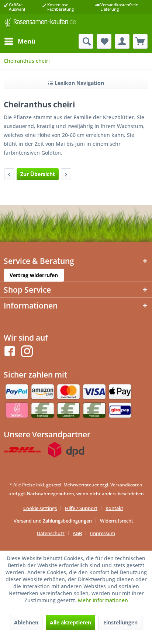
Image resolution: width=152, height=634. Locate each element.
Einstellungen (120, 622)
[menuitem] (19, 41)
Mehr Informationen (103, 600)
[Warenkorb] (140, 41)
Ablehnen (26, 622)
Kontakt (114, 508)
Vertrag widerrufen (34, 275)
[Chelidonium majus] (66, 174)
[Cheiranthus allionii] (9, 174)
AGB (77, 533)
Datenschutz (51, 533)
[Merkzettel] (104, 41)
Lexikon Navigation (78, 82)
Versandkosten (126, 485)
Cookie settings (40, 508)
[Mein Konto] (122, 41)
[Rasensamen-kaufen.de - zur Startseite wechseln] (40, 23)
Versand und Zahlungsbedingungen (53, 520)
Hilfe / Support (81, 508)
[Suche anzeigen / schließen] (86, 41)
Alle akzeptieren (70, 622)
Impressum (102, 533)
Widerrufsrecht (116, 520)
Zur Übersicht (37, 174)
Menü (26, 41)
